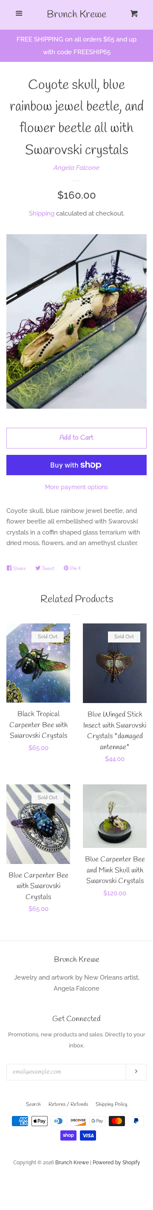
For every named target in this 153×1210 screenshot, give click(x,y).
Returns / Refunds (68, 1104)
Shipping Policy (111, 1104)
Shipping (41, 213)
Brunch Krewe (76, 15)
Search (33, 1104)
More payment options (76, 487)
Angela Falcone (76, 168)
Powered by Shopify (116, 1163)
